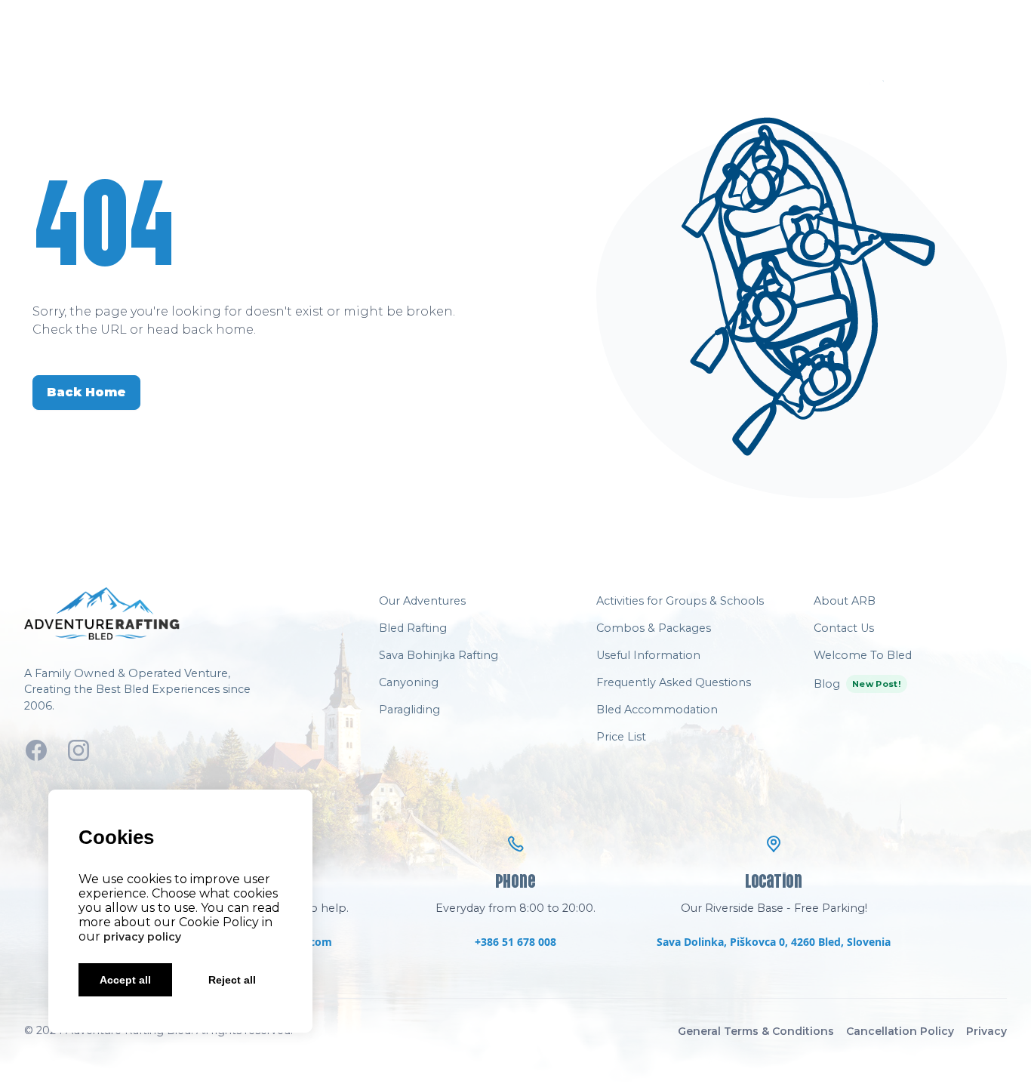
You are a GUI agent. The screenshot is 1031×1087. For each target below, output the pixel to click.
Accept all (125, 980)
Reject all (232, 980)
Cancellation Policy (900, 1031)
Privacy (986, 1031)
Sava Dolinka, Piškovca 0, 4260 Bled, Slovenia (774, 942)
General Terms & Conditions (756, 1031)
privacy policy (142, 937)
